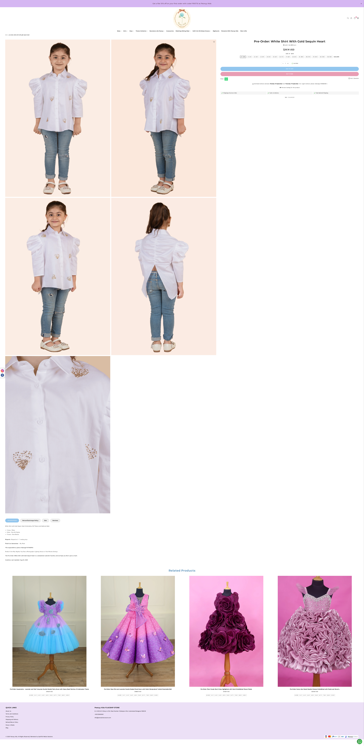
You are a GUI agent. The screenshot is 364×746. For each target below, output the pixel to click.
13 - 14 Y (330, 57)
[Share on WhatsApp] (226, 79)
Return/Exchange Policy (30, 520)
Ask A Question (354, 78)
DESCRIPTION (12, 520)
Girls (125, 31)
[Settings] (357, 18)
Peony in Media (10, 725)
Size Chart (336, 56)
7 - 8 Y (288, 57)
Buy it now (289, 74)
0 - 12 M (243, 57)
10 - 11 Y (308, 57)
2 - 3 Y (256, 57)
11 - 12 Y (315, 57)
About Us (8, 711)
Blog (7, 728)
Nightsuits (216, 31)
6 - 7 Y (281, 57)
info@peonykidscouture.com (103, 718)
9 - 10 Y (301, 57)
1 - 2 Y (249, 57)
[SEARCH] (348, 18)
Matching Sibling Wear (183, 31)
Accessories (170, 31)
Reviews (55, 520)
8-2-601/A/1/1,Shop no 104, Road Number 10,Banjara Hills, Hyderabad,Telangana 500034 (120, 711)
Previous (4, 636)
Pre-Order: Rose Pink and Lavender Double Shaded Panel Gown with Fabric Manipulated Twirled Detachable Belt (138, 689)
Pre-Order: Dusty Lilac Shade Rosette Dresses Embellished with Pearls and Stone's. (315, 689)
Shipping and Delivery (12, 719)
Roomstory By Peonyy (157, 31)
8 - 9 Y (294, 57)
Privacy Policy (10, 717)
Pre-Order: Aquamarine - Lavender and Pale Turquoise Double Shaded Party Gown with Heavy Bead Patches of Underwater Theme (49, 689)
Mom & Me (243, 31)
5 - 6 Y (275, 57)
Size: (289, 54)
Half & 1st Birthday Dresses (201, 31)
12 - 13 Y (322, 57)
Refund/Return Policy (12, 722)
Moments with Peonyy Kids (229, 31)
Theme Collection (141, 31)
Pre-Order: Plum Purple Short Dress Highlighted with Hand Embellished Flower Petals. (226, 689)
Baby (119, 31)
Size (45, 520)
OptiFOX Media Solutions (45, 737)
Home (6, 35)
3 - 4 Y (262, 57)
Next (360, 636)
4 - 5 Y (268, 57)
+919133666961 (99, 714)
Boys (131, 31)
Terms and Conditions (12, 714)
